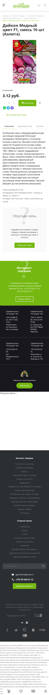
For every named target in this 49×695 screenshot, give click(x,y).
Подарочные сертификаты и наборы (24, 486)
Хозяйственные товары (24, 505)
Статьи (24, 534)
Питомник (24, 513)
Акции (24, 530)
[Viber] (12, 107)
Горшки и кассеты (24, 479)
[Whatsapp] (4, 107)
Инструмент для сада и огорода (24, 494)
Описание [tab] (9, 126)
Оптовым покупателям (24, 538)
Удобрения (24, 483)
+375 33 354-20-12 (25, 291)
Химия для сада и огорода (24, 475)
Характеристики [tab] (25, 126)
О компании (24, 526)
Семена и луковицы (24, 467)
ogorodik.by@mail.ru (24, 574)
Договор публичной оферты (24, 549)
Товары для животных (24, 490)
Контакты (24, 545)
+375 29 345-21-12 (32, 288)
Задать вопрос (24, 299)
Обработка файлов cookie (24, 557)
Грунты (24, 471)
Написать (24, 385)
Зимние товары (25, 509)
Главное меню (24, 520)
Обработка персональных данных (24, 553)
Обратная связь (24, 245)
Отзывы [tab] (39, 126)
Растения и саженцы (24, 464)
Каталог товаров (24, 458)
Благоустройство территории (24, 501)
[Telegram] (8, 107)
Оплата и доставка (24, 541)
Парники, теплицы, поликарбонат (24, 498)
